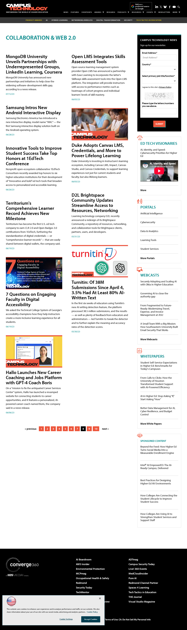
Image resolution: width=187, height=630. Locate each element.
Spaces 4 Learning (139, 587)
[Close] (100, 598)
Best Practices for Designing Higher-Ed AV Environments (155, 482)
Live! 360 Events (138, 568)
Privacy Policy (165, 87)
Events (150, 12)
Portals (148, 207)
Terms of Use (111, 619)
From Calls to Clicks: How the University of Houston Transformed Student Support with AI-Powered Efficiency (156, 382)
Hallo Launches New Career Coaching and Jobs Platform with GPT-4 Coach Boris (34, 377)
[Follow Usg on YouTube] (174, 6)
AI (47, 20)
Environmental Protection (90, 568)
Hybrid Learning (60, 20)
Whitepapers (152, 356)
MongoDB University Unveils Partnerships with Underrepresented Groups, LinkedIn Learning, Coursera (34, 64)
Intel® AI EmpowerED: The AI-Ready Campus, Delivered (156, 466)
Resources (136, 12)
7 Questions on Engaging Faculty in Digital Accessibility (31, 299)
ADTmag (133, 559)
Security (128, 20)
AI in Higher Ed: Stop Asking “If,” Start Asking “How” (157, 397)
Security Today (84, 587)
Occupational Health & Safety (92, 578)
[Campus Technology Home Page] (27, 8)
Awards (97, 12)
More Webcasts (148, 339)
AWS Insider (82, 564)
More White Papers (151, 423)
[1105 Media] (23, 591)
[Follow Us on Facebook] (169, 7)
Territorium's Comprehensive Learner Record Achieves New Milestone (30, 210)
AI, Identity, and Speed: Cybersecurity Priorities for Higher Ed (158, 153)
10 (96, 428)
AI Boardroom (83, 559)
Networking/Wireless (82, 20)
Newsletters (164, 12)
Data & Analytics (149, 231)
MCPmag (81, 573)
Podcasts (122, 12)
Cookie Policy (92, 612)
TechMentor (82, 592)
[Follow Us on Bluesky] (165, 6)
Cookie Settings (66, 619)
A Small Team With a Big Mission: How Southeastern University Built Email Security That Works (159, 327)
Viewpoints (87, 12)
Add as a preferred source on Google (142, 6)
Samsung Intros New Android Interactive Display (33, 109)
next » (105, 428)
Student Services (149, 248)
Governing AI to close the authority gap (154, 295)
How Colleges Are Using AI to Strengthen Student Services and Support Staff (158, 517)
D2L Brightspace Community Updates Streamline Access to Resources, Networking (95, 202)
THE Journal (135, 597)
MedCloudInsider (138, 573)
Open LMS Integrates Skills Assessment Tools (98, 58)
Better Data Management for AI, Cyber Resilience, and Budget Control (157, 411)
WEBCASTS (149, 274)
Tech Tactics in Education (142, 592)
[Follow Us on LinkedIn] (156, 6)
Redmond (81, 583)
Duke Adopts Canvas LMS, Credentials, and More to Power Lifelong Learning (98, 150)
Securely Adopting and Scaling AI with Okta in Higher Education (158, 283)
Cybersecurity (147, 222)
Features (75, 12)
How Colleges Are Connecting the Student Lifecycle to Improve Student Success (158, 498)
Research (111, 12)
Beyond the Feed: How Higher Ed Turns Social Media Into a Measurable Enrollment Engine (158, 450)
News (66, 12)
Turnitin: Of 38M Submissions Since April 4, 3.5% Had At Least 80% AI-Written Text (98, 289)
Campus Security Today (142, 564)
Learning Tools (148, 240)
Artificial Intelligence (151, 213)
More (175, 12)
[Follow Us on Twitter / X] (161, 7)
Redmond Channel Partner (143, 583)
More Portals (147, 258)
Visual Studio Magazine (142, 601)
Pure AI (133, 578)
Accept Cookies (90, 619)
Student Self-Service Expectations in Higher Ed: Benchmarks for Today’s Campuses (158, 365)
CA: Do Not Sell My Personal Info (135, 619)
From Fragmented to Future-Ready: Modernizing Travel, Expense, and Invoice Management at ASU (156, 310)
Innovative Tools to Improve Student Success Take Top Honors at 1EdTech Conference (34, 155)
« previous (31, 428)
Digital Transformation (108, 20)
